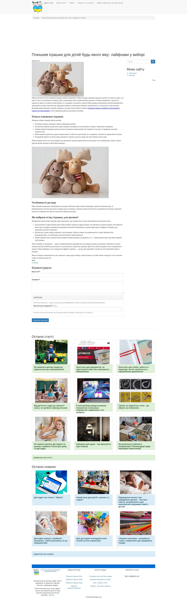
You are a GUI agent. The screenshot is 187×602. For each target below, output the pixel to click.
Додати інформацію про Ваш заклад (110, 3)
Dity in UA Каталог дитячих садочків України (50, 570)
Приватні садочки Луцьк (74, 583)
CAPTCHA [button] (38, 297)
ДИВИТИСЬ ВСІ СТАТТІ (43, 457)
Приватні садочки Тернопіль (74, 587)
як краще (35, 262)
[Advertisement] (93, 37)
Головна (36, 18)
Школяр (51, 595)
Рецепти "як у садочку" (86, 3)
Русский (132, 75)
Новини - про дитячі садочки (100, 586)
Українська (133, 73)
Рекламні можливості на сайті (100, 579)
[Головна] (38, 7)
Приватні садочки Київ (74, 576)
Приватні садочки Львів (74, 579)
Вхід (153, 80)
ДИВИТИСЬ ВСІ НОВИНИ (44, 554)
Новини (72, 3)
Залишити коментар (40, 320)
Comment (35, 279)
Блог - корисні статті (100, 583)
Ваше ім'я (35, 271)
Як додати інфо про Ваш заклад (100, 576)
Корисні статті (61, 3)
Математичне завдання (42, 306)
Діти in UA (48, 2)
